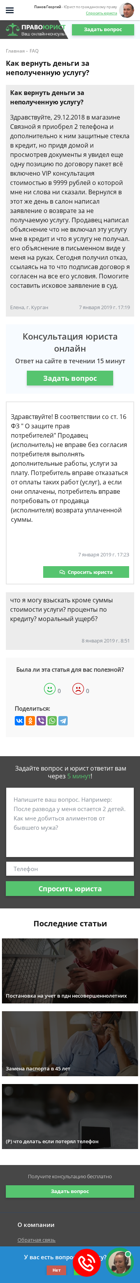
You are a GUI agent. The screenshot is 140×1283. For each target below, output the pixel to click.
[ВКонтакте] (19, 720)
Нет (56, 1270)
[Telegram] (63, 720)
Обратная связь (37, 1239)
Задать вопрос (103, 29)
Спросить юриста (101, 13)
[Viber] (41, 720)
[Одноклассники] (30, 720)
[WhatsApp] (52, 720)
